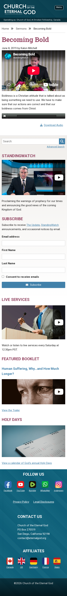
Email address (10, 236)
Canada (10, 567)
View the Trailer (11, 410)
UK (21, 567)
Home (5, 28)
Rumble (32, 490)
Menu (59, 7)
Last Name (8, 263)
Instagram (58, 490)
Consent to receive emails (22, 276)
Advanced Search (55, 146)
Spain (57, 567)
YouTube (21, 490)
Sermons (21, 28)
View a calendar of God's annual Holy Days (27, 463)
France (46, 567)
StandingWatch (50, 225)
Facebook (8, 490)
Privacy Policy (21, 501)
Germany (33, 567)
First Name (9, 250)
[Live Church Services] (33, 322)
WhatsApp (45, 490)
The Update (33, 225)
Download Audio (53, 125)
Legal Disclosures (43, 501)
